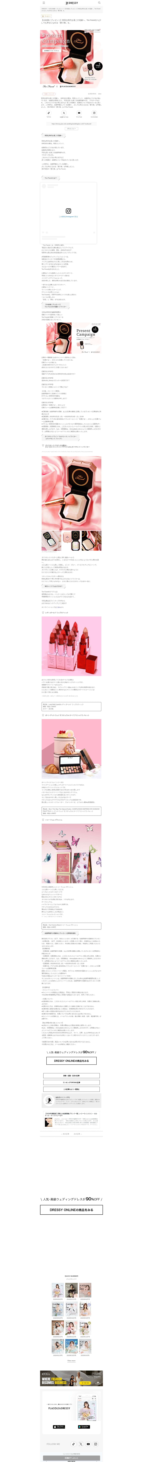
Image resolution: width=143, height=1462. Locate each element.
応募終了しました (71, 1458)
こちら (58, 607)
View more (71, 1360)
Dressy (71, 3)
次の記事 (78, 1134)
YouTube (79, 117)
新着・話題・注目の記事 (71, 1076)
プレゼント (59, 8)
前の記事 (65, 1134)
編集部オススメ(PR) (63, 1097)
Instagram (94, 117)
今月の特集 (52, 8)
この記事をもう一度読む (71, 1089)
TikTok (49, 117)
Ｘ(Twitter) (64, 117)
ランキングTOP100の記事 (71, 1082)
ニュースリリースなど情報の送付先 (71, 1453)
